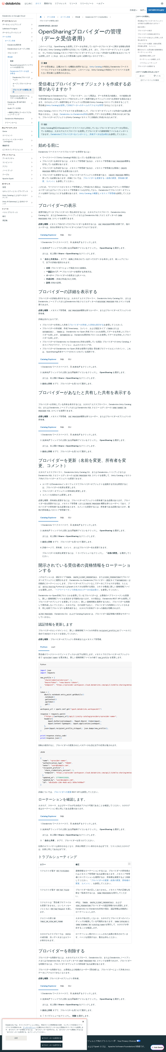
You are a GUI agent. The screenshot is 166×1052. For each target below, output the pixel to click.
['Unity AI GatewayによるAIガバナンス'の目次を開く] (31, 203)
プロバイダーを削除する (146, 66)
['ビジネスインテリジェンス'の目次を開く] (31, 150)
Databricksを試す (156, 10)
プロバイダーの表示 (145, 30)
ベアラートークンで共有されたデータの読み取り (77, 589)
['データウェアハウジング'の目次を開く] (31, 33)
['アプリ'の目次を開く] (31, 166)
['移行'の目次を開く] (31, 216)
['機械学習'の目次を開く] (31, 146)
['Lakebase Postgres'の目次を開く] (31, 29)
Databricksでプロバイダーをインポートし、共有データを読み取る (80, 134)
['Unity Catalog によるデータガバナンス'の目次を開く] (31, 196)
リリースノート (87, 3)
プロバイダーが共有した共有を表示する (86, 324)
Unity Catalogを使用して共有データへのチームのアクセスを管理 (74, 105)
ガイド (38, 3)
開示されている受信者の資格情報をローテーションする (150, 51)
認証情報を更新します (147, 56)
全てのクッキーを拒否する (51, 1038)
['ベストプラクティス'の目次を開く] (31, 212)
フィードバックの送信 (151, 80)
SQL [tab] (62, 235)
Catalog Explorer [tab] (48, 235)
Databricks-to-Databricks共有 (73, 114)
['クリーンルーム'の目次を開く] (31, 123)
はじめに (28, 3)
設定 (16, 1038)
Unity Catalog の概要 (88, 193)
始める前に (142, 27)
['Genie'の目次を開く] (31, 131)
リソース (73, 3)
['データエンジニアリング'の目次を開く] (31, 24)
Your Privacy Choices (127, 1041)
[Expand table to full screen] (129, 863)
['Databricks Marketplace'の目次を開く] (31, 119)
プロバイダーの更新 (62, 792)
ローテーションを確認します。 (151, 59)
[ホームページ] (40, 17)
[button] (20, 53)
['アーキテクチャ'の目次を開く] (31, 158)
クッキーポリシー (29, 1027)
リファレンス (60, 3)
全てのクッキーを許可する (51, 1045)
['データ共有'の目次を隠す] (31, 37)
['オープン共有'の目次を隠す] (31, 41)
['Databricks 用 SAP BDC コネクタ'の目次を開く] (31, 103)
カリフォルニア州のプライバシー (98, 1041)
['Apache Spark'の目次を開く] (31, 178)
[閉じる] (83, 1021)
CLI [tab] (69, 235)
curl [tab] (53, 647)
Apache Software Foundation (121, 1046)
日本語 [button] (133, 10)
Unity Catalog (96, 66)
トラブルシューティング (148, 63)
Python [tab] (43, 647)
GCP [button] (142, 10)
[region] (44, 1034)
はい (143, 76)
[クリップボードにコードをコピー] (129, 670)
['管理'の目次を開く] (31, 187)
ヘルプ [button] (99, 3)
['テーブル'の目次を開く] (31, 174)
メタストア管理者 (107, 193)
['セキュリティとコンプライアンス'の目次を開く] (31, 191)
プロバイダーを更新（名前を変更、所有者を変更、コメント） (150, 45)
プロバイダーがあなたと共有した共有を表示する (150, 38)
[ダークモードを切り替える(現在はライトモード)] (162, 3)
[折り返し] (124, 670)
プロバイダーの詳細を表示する (149, 34)
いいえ (158, 76)
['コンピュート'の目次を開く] (31, 162)
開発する (48, 3)
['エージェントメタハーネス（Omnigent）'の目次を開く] (31, 140)
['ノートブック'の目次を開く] (31, 170)
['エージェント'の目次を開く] (31, 135)
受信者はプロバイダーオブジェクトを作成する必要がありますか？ (150, 22)
